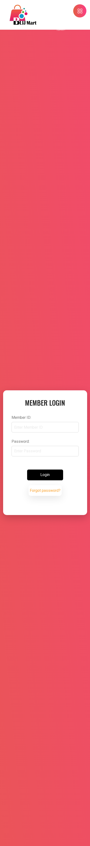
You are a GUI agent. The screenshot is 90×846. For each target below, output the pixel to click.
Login (45, 474)
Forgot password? (45, 490)
